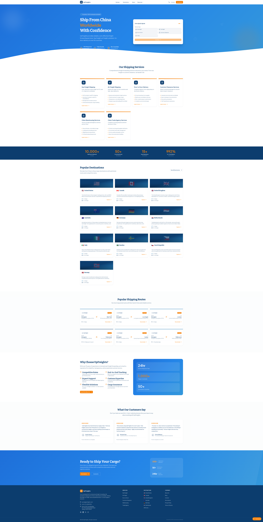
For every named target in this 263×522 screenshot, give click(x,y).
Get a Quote (84, 474)
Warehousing (125, 502)
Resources (140, 2)
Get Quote (179, 2)
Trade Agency (126, 505)
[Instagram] (88, 512)
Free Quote (258, 518)
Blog (166, 495)
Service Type (137, 26)
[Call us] (169, 2)
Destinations (126, 2)
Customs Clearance (127, 500)
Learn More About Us (85, 392)
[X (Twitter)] (85, 512)
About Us (167, 493)
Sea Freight (125, 493)
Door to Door (126, 497)
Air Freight (125, 495)
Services (117, 2)
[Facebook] (80, 512)
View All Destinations (175, 170)
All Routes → (146, 507)
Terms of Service (169, 505)
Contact (173, 2)
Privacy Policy (168, 502)
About (133, 2)
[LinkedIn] (83, 512)
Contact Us (95, 474)
